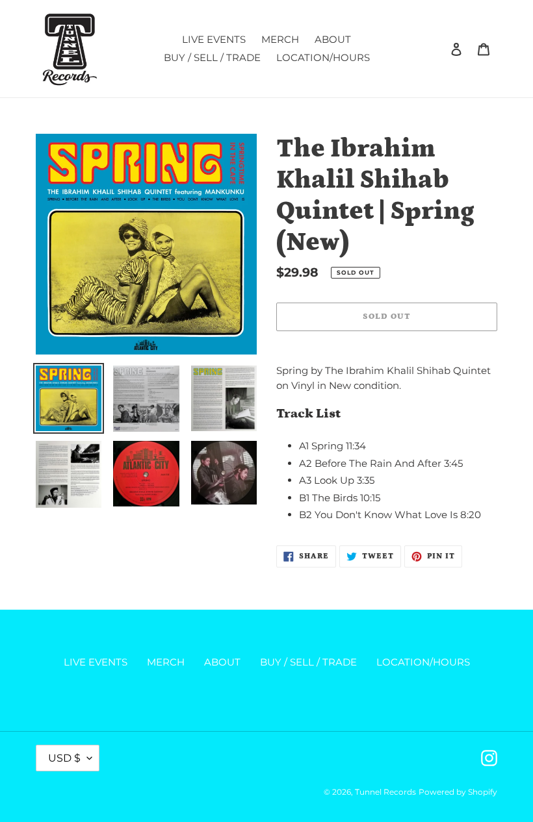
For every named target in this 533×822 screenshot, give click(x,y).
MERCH (166, 662)
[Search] (439, 48)
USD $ (64, 758)
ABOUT (222, 662)
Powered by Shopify (458, 792)
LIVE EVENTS (95, 662)
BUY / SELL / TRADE (308, 662)
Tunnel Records (385, 792)
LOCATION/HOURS (423, 662)
